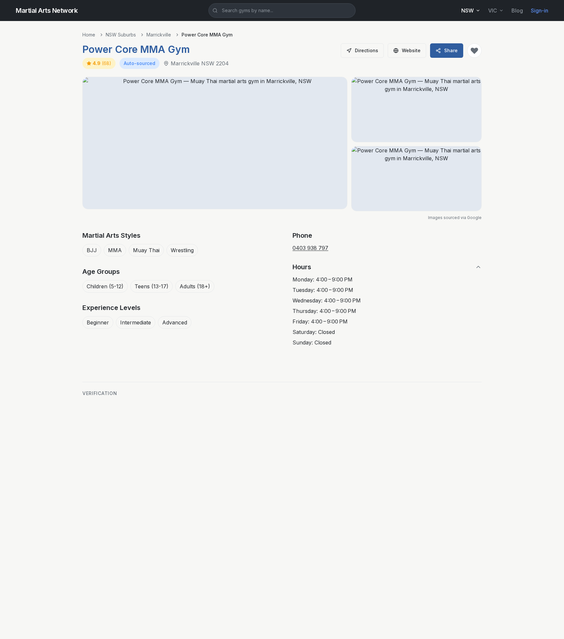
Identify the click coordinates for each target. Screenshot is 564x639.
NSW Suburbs (121, 34)
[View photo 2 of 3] (416, 109)
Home (88, 34)
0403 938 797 (310, 248)
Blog (517, 10)
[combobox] (282, 10)
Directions (366, 50)
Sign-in (539, 10)
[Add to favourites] (474, 50)
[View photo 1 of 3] (214, 143)
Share (451, 50)
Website (411, 50)
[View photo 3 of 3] (416, 178)
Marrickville (158, 34)
